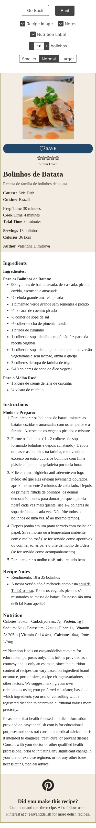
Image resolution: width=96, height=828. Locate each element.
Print (65, 10)
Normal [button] (49, 58)
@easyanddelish (38, 814)
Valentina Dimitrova (33, 246)
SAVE (50, 148)
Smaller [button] (29, 58)
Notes (70, 23)
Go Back (35, 10)
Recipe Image (40, 23)
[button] (39, 158)
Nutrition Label (51, 34)
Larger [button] (67, 58)
